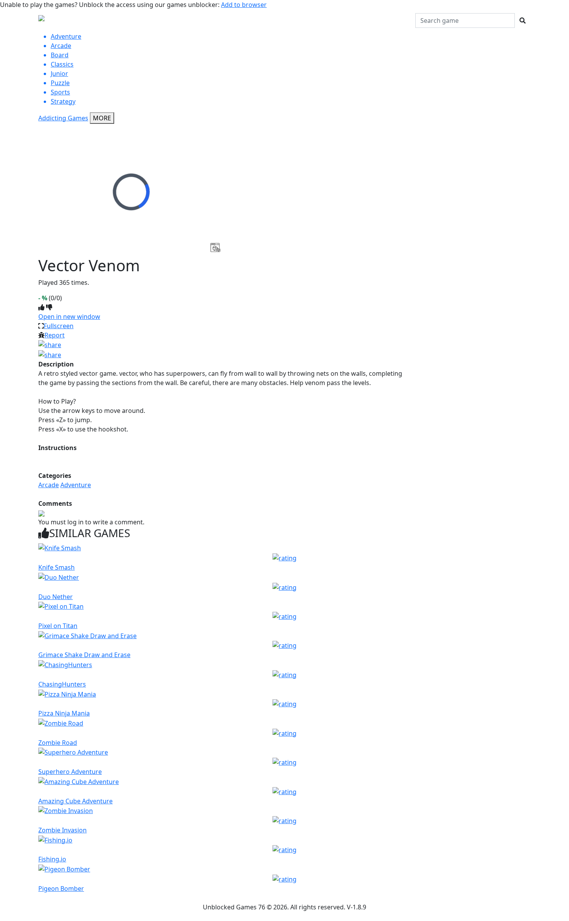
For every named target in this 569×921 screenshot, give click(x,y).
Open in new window (69, 316)
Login (404, 20)
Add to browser (244, 4)
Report (55, 335)
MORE (102, 118)
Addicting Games (63, 118)
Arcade (48, 485)
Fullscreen (59, 326)
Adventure (75, 485)
